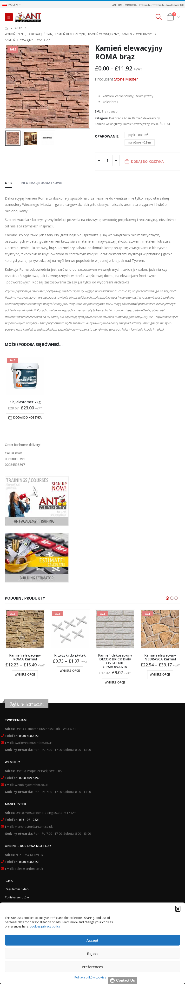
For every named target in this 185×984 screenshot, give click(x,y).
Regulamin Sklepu (18, 889)
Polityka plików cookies (90, 977)
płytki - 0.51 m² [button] (138, 135)
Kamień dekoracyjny (146, 118)
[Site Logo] (28, 17)
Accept (92, 940)
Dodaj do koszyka (27, 417)
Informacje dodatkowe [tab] (41, 183)
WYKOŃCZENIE (161, 124)
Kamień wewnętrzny (108, 124)
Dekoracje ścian (120, 118)
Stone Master (126, 79)
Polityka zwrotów (17, 897)
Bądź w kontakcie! (27, 704)
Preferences (92, 966)
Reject (92, 953)
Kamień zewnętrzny (136, 124)
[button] (177, 908)
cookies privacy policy (45, 926)
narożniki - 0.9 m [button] (139, 142)
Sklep (9, 881)
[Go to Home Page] (6, 28)
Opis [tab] (8, 183)
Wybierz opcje (25, 671)
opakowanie (106, 136)
